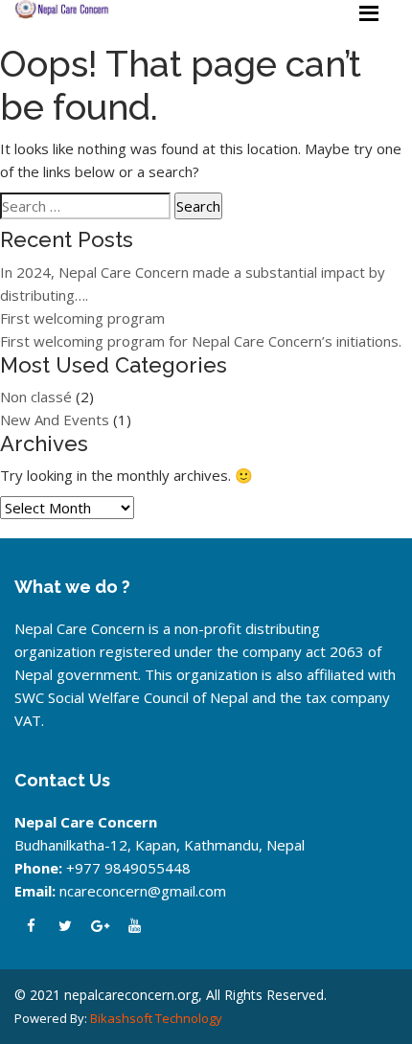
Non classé (36, 396)
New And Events (54, 419)
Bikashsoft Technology (156, 1018)
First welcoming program (82, 318)
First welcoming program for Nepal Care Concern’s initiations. (200, 341)
